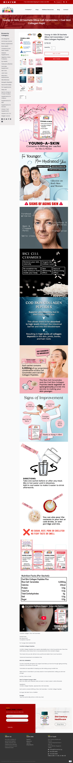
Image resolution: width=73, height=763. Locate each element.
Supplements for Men (6, 101)
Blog (58, 9)
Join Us (28, 743)
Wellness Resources (48, 9)
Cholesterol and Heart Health (5, 49)
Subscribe (10, 727)
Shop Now (60, 724)
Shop (37, 9)
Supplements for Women (6, 106)
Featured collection (6, 64)
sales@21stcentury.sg (56, 749)
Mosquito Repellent (6, 82)
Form (27, 723)
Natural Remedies (6, 85)
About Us (29, 741)
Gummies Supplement (4, 67)
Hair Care (4, 70)
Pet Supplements (6, 87)
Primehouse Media (31, 761)
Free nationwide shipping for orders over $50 (36, 2)
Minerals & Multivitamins (5, 76)
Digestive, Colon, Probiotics (6, 58)
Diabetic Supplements (5, 54)
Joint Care (4, 73)
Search (28, 739)
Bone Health (4, 46)
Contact (65, 9)
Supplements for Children (6, 97)
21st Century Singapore (15, 761)
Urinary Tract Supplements (5, 110)
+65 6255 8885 (53, 751)
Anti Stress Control (6, 41)
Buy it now (56, 59)
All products (29, 745)
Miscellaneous (5, 80)
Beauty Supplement (7, 43)
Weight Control (5, 116)
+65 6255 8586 (54, 754)
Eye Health (4, 61)
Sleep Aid (4, 89)
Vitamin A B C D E (6, 113)
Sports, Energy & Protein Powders (6, 93)
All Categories (5, 39)
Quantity (47, 47)
